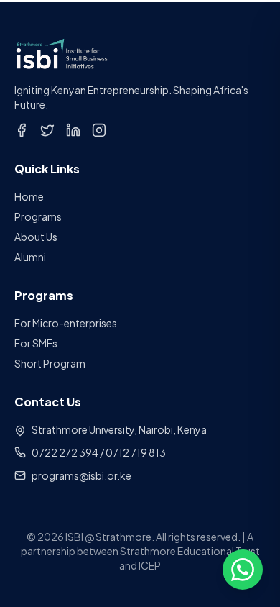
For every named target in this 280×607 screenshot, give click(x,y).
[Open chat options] (243, 569)
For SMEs (35, 343)
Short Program (49, 363)
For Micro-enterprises (65, 322)
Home (29, 196)
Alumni (30, 256)
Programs (38, 216)
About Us (35, 236)
